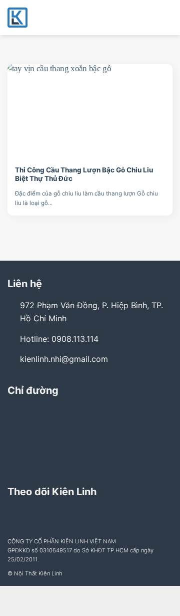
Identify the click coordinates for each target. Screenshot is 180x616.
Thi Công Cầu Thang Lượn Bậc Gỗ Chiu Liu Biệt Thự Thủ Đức (84, 174)
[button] (166, 17)
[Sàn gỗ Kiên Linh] (58, 17)
